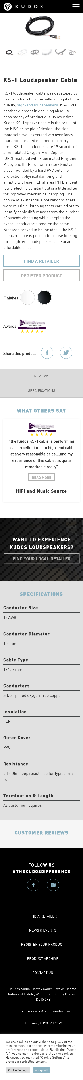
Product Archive (42, 958)
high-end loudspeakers (37, 105)
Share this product (19, 353)
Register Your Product (42, 944)
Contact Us (42, 972)
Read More (41, 477)
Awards (9, 326)
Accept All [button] (41, 1070)
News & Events (42, 930)
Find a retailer (42, 916)
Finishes (10, 298)
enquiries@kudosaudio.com (48, 1011)
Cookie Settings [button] (18, 1070)
